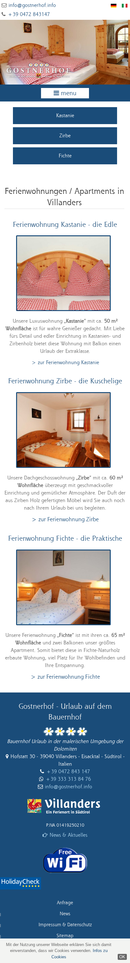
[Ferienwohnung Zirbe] (65, 431)
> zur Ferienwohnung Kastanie (65, 362)
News (65, 913)
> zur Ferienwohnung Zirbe (65, 520)
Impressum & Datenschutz (65, 924)
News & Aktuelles (68, 835)
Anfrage (65, 902)
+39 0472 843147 (29, 14)
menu (68, 93)
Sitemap (65, 935)
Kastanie (65, 115)
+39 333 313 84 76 (68, 779)
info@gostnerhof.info (32, 5)
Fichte (65, 155)
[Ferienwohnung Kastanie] (65, 274)
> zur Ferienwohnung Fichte (65, 677)
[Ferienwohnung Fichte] (65, 588)
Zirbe (65, 135)
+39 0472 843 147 (68, 771)
